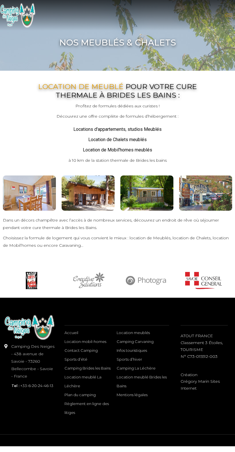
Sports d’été (75, 359)
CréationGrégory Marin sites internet (200, 381)
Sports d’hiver (129, 359)
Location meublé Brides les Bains (142, 381)
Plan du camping (80, 394)
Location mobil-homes (85, 341)
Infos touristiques (132, 350)
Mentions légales (132, 394)
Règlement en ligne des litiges (86, 408)
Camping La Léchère (136, 368)
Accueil (71, 332)
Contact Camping (81, 350)
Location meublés (133, 332)
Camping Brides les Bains (87, 368)
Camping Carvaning (135, 341)
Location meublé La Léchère (82, 381)
